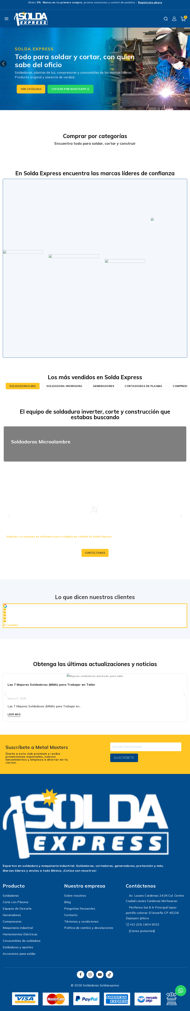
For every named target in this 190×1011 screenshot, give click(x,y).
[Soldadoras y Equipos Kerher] (125, 268)
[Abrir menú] (6, 19)
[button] (3, 63)
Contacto (70, 915)
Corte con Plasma (15, 902)
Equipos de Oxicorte (17, 908)
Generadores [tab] (103, 386)
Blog (67, 902)
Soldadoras (11, 895)
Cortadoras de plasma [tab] (143, 386)
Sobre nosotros (75, 895)
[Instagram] (90, 974)
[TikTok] (109, 974)
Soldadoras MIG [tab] (22, 386)
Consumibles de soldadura (21, 941)
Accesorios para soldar (19, 953)
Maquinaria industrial (18, 928)
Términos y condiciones (81, 921)
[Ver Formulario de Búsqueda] (165, 18)
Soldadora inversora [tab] (64, 386)
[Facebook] (80, 974)
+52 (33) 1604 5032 (144, 924)
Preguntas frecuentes (79, 908)
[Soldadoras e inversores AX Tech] (74, 268)
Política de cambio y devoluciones (88, 928)
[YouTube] (100, 974)
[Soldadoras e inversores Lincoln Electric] (23, 268)
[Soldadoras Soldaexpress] (31, 19)
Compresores (12, 921)
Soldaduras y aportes (18, 947)
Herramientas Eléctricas (20, 934)
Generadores (12, 915)
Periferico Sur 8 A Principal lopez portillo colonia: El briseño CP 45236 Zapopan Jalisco (152, 913)
